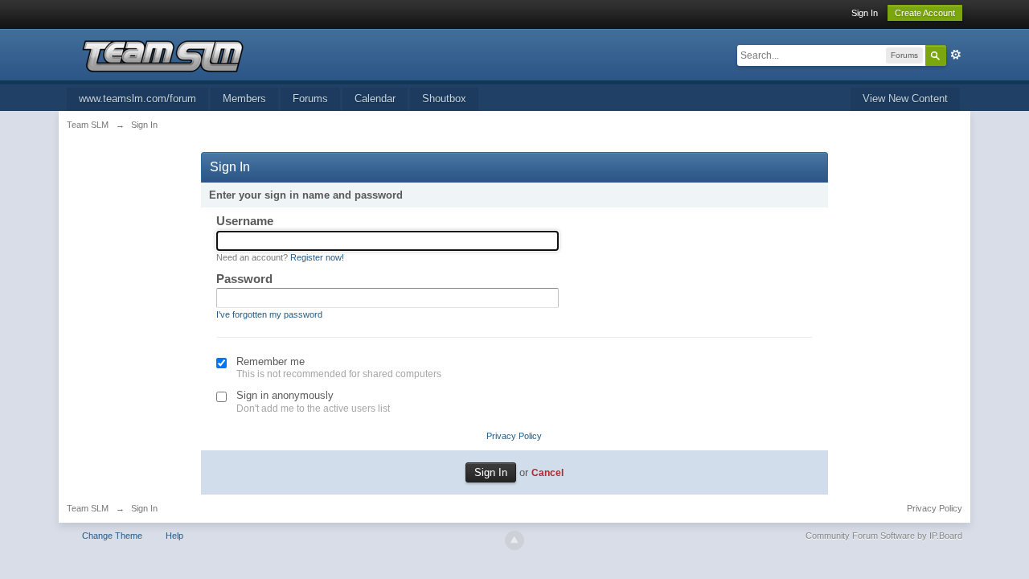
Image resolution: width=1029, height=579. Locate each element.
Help (174, 535)
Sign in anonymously (285, 395)
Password (244, 278)
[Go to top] (514, 540)
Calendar (375, 98)
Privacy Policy (514, 436)
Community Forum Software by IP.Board (884, 535)
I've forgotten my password (269, 314)
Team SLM (88, 508)
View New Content (905, 98)
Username (244, 221)
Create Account (925, 13)
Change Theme (112, 535)
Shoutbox (444, 98)
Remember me (270, 361)
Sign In (864, 13)
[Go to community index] (162, 55)
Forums (310, 98)
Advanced (955, 54)
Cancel (547, 472)
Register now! (317, 257)
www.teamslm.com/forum (137, 98)
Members (244, 98)
